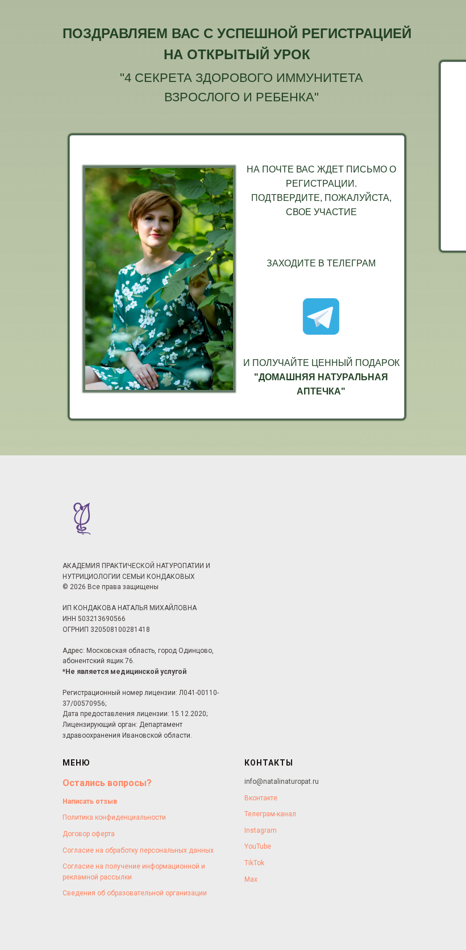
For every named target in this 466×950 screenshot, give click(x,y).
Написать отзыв (90, 801)
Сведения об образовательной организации (135, 893)
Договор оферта (89, 834)
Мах (250, 879)
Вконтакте (260, 798)
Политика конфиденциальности (114, 817)
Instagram (260, 830)
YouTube (257, 846)
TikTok (254, 863)
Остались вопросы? (107, 783)
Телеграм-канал (270, 814)
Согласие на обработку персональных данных (138, 850)
